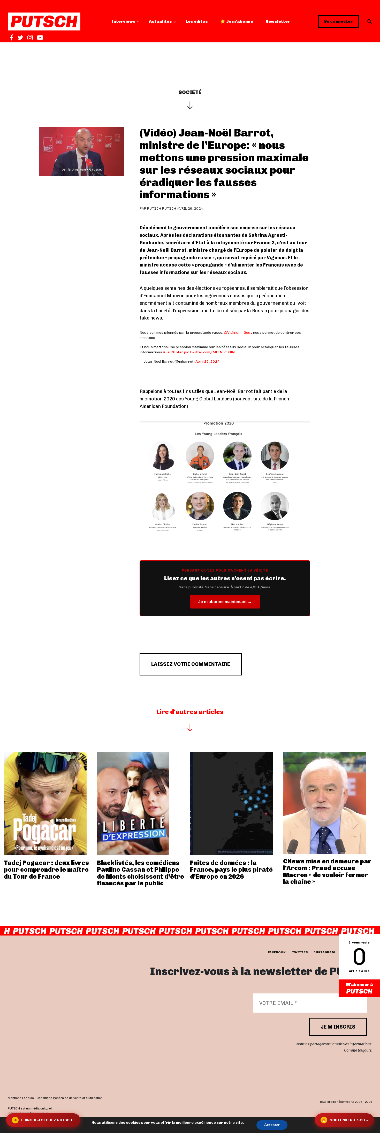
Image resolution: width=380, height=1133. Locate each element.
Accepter (272, 1124)
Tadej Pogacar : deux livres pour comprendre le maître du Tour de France (46, 869)
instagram (324, 952)
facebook (277, 952)
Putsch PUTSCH (161, 208)
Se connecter (338, 21)
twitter (300, 952)
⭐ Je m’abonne (236, 21)
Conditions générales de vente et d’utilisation (70, 1098)
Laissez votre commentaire (190, 664)
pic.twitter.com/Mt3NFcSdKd (209, 352)
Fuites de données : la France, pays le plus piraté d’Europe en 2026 (231, 869)
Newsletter (277, 21)
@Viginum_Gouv (238, 332)
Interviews (123, 21)
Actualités (160, 21)
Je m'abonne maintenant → (225, 601)
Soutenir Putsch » (345, 1119)
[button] (369, 21)
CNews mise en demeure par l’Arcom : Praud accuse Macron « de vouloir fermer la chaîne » (327, 871)
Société (190, 92)
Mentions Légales (21, 1098)
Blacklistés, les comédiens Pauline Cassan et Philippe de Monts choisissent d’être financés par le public (140, 873)
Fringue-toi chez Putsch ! (43, 1119)
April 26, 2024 (207, 361)
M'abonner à (359, 984)
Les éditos (197, 21)
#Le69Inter (173, 352)
